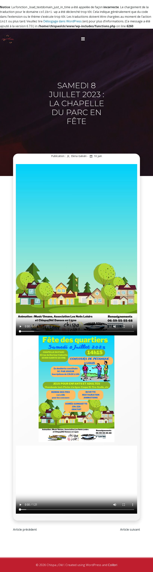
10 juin (98, 156)
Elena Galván (79, 156)
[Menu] (83, 39)
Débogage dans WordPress (62, 21)
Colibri (112, 565)
